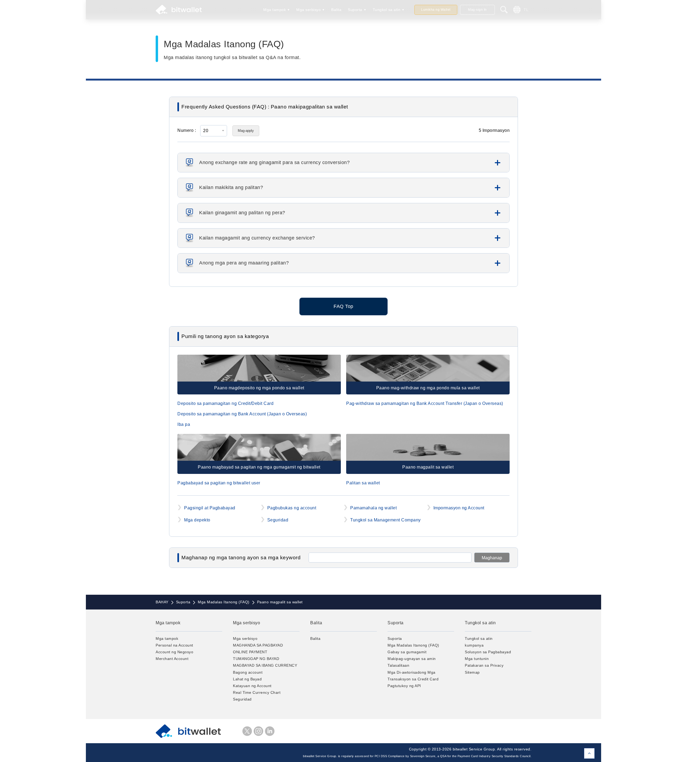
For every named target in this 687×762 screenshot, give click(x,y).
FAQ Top (343, 306)
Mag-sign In (477, 10)
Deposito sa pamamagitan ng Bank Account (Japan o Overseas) (242, 414)
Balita (336, 10)
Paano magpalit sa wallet (428, 467)
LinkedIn (270, 731)
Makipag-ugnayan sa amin (412, 658)
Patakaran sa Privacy (484, 665)
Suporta (355, 10)
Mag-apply (246, 131)
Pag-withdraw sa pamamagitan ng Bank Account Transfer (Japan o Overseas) (424, 403)
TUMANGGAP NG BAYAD (256, 658)
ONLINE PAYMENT (250, 652)
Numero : (186, 130)
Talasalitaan (398, 665)
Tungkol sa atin (387, 10)
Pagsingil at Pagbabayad (209, 508)
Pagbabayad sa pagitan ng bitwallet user (218, 483)
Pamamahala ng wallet (373, 508)
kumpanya (474, 645)
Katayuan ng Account (252, 686)
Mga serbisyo (308, 10)
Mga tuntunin (477, 658)
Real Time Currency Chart (256, 692)
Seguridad (277, 520)
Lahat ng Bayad (247, 679)
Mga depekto (197, 520)
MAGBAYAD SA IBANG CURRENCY (265, 665)
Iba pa (183, 424)
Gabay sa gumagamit (407, 652)
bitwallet (179, 9)
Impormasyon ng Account (458, 508)
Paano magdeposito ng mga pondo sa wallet (259, 388)
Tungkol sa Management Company (385, 520)
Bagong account (247, 672)
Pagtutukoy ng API (404, 686)
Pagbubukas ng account (291, 508)
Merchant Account (172, 658)
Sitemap (472, 672)
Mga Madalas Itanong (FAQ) (413, 645)
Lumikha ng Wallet (436, 10)
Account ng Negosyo (174, 652)
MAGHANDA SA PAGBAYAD (258, 645)
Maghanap (492, 558)
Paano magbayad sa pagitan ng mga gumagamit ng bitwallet (259, 467)
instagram (258, 731)
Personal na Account (174, 645)
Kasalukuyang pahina (589, 753)
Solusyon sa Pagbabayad (488, 652)
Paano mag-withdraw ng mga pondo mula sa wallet (428, 388)
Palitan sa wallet (363, 483)
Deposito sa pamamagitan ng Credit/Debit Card (225, 403)
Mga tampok (274, 10)
